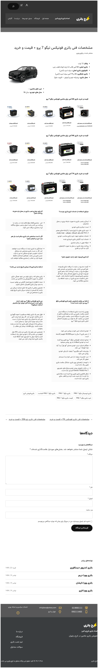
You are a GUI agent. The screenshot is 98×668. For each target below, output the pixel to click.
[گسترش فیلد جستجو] (13, 6)
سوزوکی (68, 233)
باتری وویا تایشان (84, 583)
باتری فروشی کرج (28, 393)
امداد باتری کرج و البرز (62, 18)
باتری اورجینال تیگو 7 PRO (82, 393)
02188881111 (77, 608)
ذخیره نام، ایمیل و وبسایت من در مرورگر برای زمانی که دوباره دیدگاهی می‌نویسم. (64, 521)
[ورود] (26, 5)
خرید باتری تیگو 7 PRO (83, 398)
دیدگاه (90, 454)
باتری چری (79, 53)
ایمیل (90, 499)
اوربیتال (74, 233)
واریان (58, 233)
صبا (63, 233)
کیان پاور (80, 233)
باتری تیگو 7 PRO (64, 393)
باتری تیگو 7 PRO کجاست (46, 393)
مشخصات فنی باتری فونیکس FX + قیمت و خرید (69, 419)
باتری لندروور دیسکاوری (81, 568)
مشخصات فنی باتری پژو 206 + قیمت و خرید (27, 419)
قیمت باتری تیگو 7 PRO (65, 398)
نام (91, 487)
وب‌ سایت (89, 510)
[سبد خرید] (21, 5)
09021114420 (77, 611)
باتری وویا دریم (85, 575)
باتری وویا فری (86, 591)
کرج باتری (10, 661)
